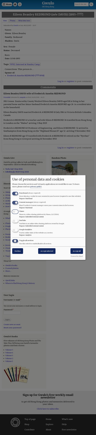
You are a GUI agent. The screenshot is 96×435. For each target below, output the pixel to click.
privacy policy (36, 186)
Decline (18, 251)
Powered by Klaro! (77, 256)
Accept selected (47, 251)
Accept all (77, 251)
